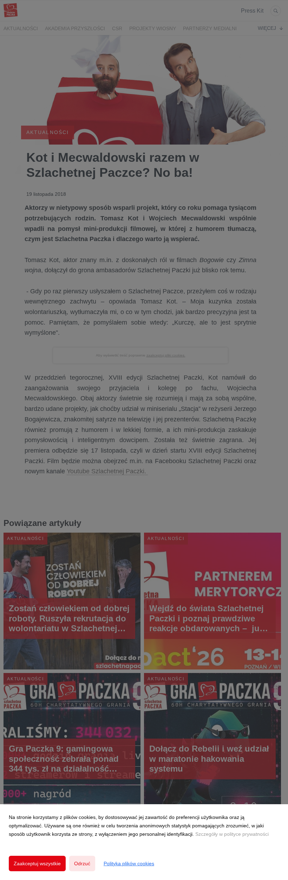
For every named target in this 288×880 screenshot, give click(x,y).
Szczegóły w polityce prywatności (232, 834)
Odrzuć (82, 863)
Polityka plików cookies (129, 863)
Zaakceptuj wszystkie (37, 863)
